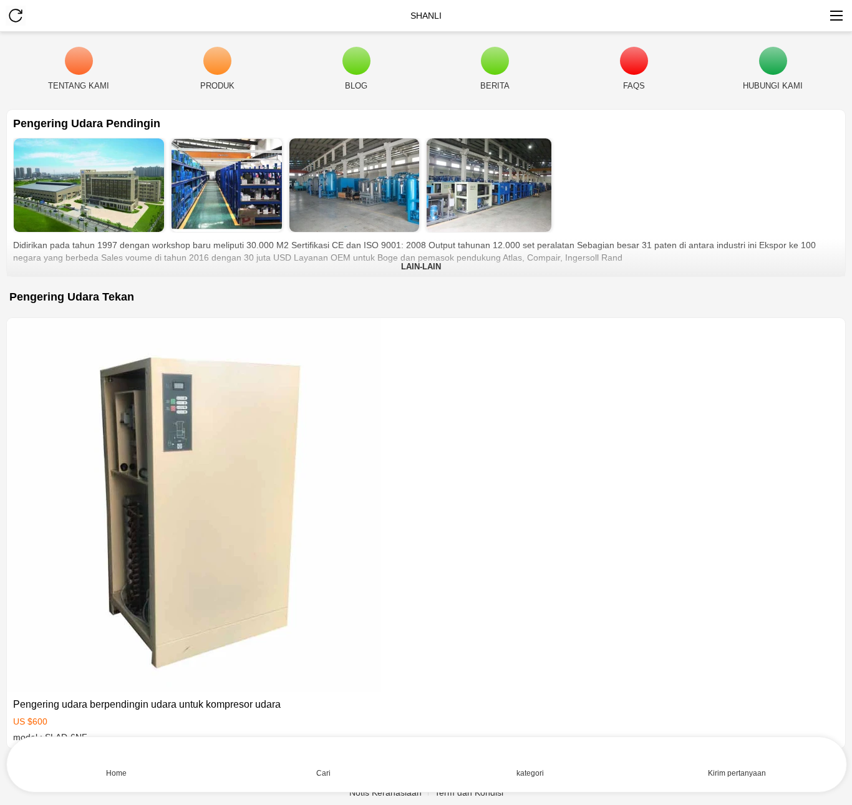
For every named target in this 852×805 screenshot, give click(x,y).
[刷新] (15, 15)
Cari (323, 773)
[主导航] (836, 15)
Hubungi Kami (773, 85)
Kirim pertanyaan (737, 773)
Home (116, 773)
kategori (530, 773)
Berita (495, 85)
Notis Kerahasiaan (385, 793)
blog (356, 85)
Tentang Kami (78, 85)
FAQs (634, 85)
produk (217, 85)
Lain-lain (421, 266)
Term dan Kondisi (469, 793)
